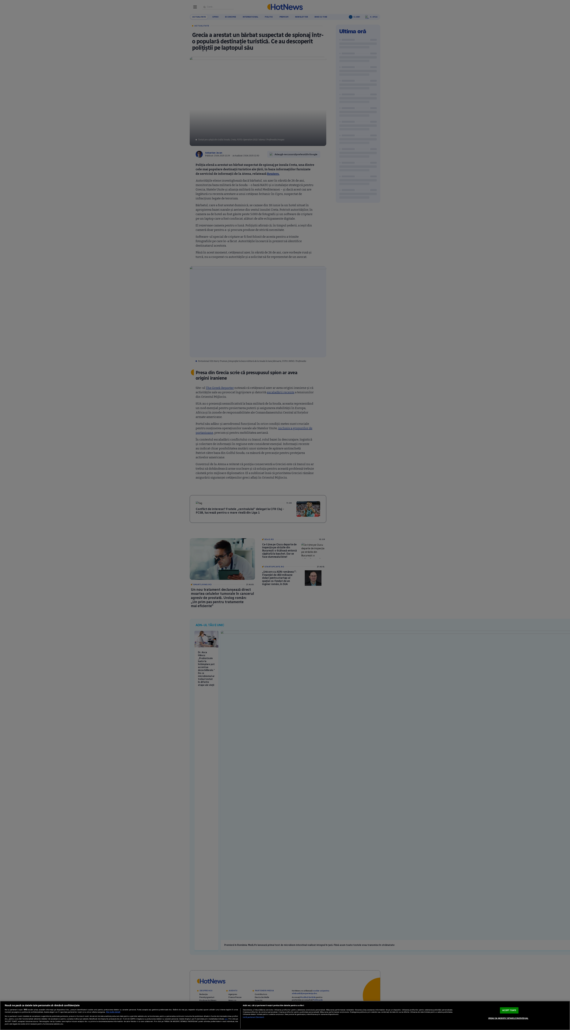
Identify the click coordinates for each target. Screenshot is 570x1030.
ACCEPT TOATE (509, 1010)
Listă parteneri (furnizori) (253, 1017)
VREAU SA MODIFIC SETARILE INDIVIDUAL (508, 1018)
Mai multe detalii (113, 1012)
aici (226, 1019)
